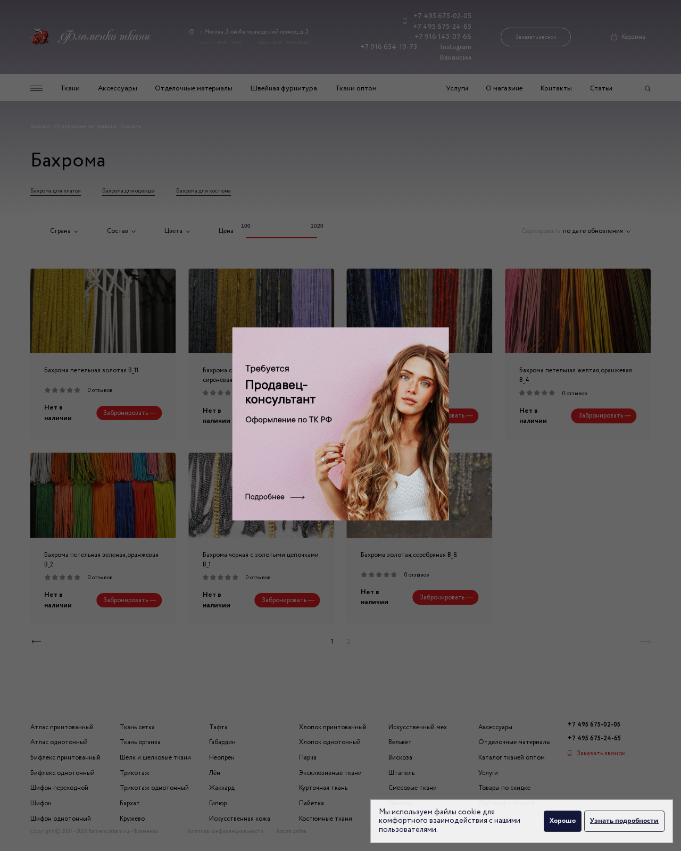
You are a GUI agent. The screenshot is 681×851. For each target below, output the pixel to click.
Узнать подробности (624, 820)
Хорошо (563, 820)
